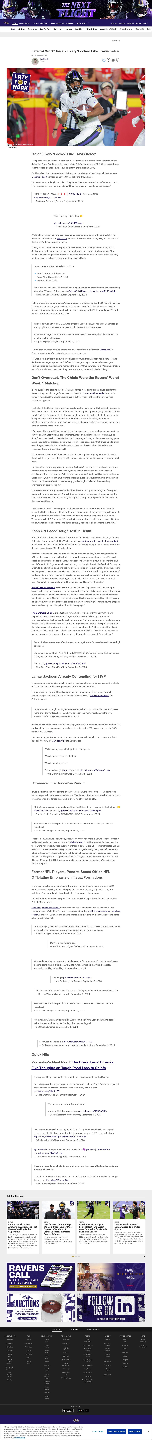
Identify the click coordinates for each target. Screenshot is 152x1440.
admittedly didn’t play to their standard (99, 541)
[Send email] (113, 61)
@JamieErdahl (41, 1149)
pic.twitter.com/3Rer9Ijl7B (46, 1091)
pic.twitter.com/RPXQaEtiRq (93, 1111)
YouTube (125, 1367)
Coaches (28, 1350)
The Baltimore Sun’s (41, 612)
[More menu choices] (90, 23)
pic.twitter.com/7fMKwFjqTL (87, 810)
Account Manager (87, 1345)
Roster (29, 1339)
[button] (73, 1256)
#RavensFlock (103, 1149)
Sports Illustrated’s (95, 393)
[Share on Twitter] (108, 61)
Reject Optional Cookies (116, 1431)
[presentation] (144, 1257)
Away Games (87, 1369)
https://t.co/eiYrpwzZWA (46, 1136)
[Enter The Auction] (41, 1308)
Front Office (28, 1354)
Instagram (125, 1359)
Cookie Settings (97, 1431)
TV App (125, 1348)
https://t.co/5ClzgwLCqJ (57, 1180)
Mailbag (47, 1361)
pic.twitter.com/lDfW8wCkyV (48, 1153)
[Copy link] (117, 60)
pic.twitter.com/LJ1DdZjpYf (47, 197)
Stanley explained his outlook (45, 907)
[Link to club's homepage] (6, 23)
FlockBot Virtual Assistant (9, 1361)
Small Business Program (9, 1374)
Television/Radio (66, 1378)
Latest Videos (66, 1339)
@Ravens (83, 291)
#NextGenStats (41, 810)
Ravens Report (66, 1359)
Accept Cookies (134, 1431)
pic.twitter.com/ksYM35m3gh (68, 223)
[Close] (148, 1431)
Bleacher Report (39, 176)
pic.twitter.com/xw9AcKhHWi (71, 663)
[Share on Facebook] (104, 61)
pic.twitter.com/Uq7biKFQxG (77, 977)
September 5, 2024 (90, 1114)
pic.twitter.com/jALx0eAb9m (72, 1136)
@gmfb (65, 770)
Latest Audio (66, 1343)
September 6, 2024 (73, 201)
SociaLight (47, 1365)
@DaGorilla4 (75, 194)
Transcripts (47, 1392)
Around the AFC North (46, 1376)
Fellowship (9, 1350)
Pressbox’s (105, 349)
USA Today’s (58, 740)
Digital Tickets (87, 1372)
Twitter (125, 1356)
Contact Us (9, 1339)
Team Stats (28, 1347)
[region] (76, 1432)
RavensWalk (107, 1374)
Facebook (125, 1352)
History (28, 1358)
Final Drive (66, 1352)
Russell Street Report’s (43, 587)
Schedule (107, 1339)
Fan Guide (107, 1365)
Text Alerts (87, 1376)
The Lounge (66, 1369)
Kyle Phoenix (44, 59)
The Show (66, 1356)
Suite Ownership (87, 1365)
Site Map (9, 1380)
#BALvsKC (72, 291)
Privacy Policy (20, 1438)
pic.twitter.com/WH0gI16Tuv (78, 1041)
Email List (125, 1345)
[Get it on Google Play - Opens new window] (83, 1411)
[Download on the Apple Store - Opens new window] (68, 1411)
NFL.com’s (62, 238)
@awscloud (51, 663)
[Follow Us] (111, 1308)
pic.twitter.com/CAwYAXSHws (95, 770)
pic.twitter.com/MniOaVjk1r (102, 291)
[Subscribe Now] (41, 1277)
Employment (9, 1343)
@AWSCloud (67, 810)
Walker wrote (76, 842)
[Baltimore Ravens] (76, 1421)
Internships (9, 1347)
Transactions (28, 1343)
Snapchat (125, 1363)
